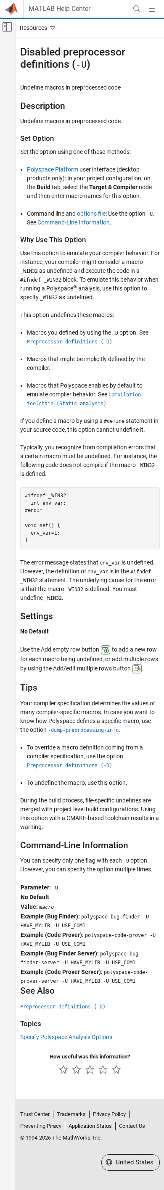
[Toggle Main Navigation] (152, 9)
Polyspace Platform (52, 169)
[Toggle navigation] (36, 27)
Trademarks (71, 1114)
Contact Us (132, 1126)
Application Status (90, 1126)
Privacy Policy (109, 1114)
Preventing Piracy (40, 1126)
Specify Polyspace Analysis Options (66, 1037)
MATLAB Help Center (59, 8)
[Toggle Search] (137, 9)
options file (91, 213)
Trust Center (35, 1114)
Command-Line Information (73, 222)
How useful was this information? (90, 1056)
